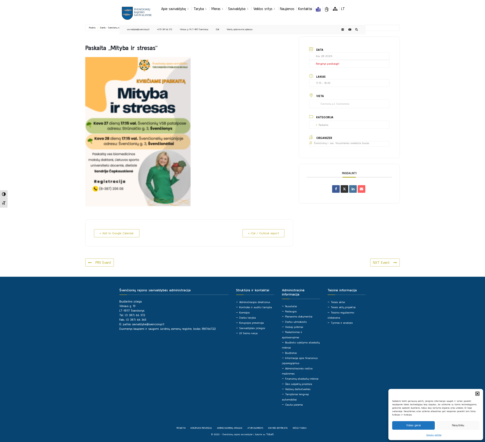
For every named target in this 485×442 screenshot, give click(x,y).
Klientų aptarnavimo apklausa (240, 29)
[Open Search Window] (356, 29)
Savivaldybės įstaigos (252, 328)
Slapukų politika (433, 435)
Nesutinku (458, 425)
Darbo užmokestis (296, 321)
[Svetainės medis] (335, 8)
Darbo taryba (247, 317)
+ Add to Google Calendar (116, 233)
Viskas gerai (413, 425)
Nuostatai (291, 306)
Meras (216, 9)
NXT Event (381, 262)
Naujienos (287, 9)
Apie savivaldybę (173, 9)
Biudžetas (291, 352)
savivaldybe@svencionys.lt (138, 29)
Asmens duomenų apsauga (229, 428)
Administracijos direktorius (254, 302)
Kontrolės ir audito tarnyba (255, 307)
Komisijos (244, 312)
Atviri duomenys (255, 428)
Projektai (181, 428)
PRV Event (103, 262)
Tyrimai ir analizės (342, 322)
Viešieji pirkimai (294, 326)
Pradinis (92, 28)
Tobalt (270, 434)
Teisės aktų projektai (343, 307)
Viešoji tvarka (300, 428)
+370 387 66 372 (164, 29)
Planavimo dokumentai (298, 316)
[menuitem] (176, 8)
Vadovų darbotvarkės (298, 389)
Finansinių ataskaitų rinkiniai (301, 378)
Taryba (199, 9)
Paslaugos (291, 311)
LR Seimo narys (248, 333)
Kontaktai (305, 9)
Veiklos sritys (262, 9)
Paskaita (323, 124)
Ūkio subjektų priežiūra (298, 384)
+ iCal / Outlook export (263, 233)
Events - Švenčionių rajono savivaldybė (117, 28)
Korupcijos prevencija (251, 322)
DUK (217, 29)
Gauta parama (294, 404)
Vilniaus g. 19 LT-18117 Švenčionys (194, 29)
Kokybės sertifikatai (277, 428)
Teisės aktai (338, 302)
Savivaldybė (237, 9)
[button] (477, 394)
